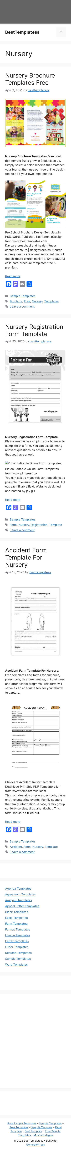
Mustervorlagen (43, 1135)
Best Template (33, 1131)
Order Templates (16, 947)
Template (55, 525)
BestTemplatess (22, 32)
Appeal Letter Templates (22, 906)
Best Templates (18, 1127)
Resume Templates (18, 953)
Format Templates (17, 929)
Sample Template (41, 1127)
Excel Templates (16, 917)
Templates (51, 301)
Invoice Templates (17, 935)
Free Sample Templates (21, 1123)
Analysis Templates (18, 900)
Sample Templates (23, 296)
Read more (12, 276)
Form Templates (16, 923)
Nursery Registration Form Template (34, 330)
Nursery (37, 301)
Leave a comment (22, 306)
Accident (16, 846)
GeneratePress (35, 1144)
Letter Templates (17, 941)
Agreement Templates (20, 894)
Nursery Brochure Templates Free (30, 79)
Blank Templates (16, 912)
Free (27, 301)
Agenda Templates (18, 888)
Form (13, 525)
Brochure (16, 301)
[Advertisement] (35, 1042)
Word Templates (16, 964)
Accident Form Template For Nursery (26, 557)
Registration (39, 525)
